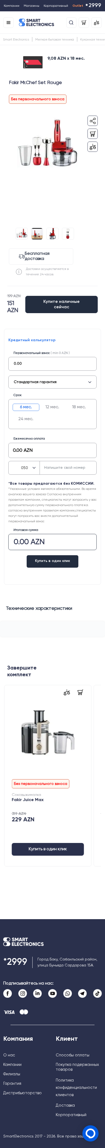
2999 (93, 6)
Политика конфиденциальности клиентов (76, 1087)
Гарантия (12, 1084)
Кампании (11, 6)
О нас (9, 1055)
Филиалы (11, 1074)
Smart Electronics (16, 39)
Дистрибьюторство (22, 1093)
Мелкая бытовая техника (54, 39)
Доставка (65, 1105)
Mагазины (31, 6)
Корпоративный (56, 6)
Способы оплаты (72, 1055)
